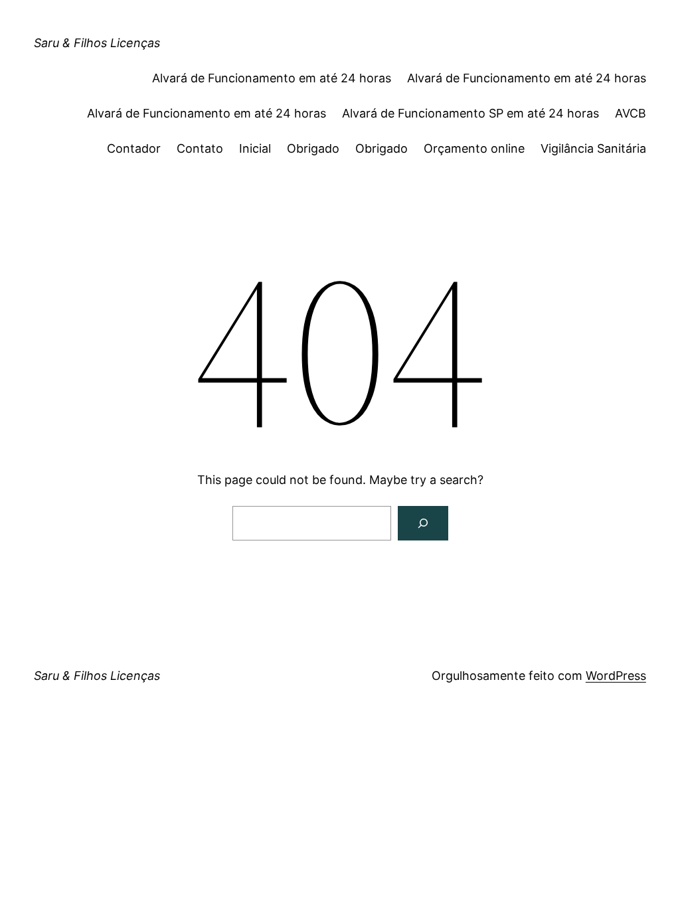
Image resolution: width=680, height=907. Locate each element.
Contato (200, 148)
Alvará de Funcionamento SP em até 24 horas (470, 113)
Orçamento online (474, 148)
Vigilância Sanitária (593, 148)
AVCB (630, 113)
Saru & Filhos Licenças (97, 43)
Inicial (255, 148)
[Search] (423, 523)
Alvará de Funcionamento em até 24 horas (271, 78)
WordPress (616, 676)
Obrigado (313, 148)
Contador (134, 148)
